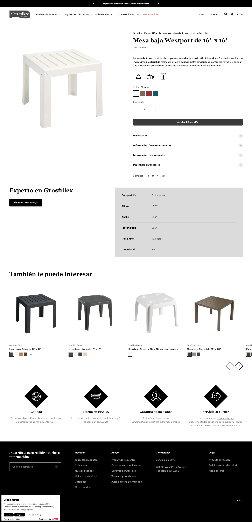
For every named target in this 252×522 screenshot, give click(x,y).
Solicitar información (187, 122)
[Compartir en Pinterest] (158, 175)
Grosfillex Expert (16, 345)
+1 (31, 354)
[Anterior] (93, 3)
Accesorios (165, 33)
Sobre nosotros (103, 14)
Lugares (68, 14)
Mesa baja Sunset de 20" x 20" (204, 349)
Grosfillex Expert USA (145, 33)
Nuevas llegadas (84, 470)
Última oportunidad (148, 14)
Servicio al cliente (166, 459)
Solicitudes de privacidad (223, 465)
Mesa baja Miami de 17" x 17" (85, 349)
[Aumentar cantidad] (151, 108)
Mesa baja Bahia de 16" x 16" (25, 349)
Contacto (213, 14)
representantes (225, 418)
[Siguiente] (158, 3)
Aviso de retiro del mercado (126, 481)
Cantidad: (138, 101)
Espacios (84, 14)
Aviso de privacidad (220, 459)
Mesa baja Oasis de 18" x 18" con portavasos (153, 349)
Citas (202, 14)
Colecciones (82, 465)
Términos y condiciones (124, 476)
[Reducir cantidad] (137, 108)
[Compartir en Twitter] (153, 175)
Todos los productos (86, 459)
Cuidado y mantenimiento (126, 465)
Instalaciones (126, 14)
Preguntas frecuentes (123, 459)
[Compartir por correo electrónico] (163, 175)
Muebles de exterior (46, 14)
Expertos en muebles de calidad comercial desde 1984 (126, 3)
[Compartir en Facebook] (148, 175)
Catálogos (80, 481)
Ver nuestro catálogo (25, 202)
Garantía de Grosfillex (123, 470)
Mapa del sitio (83, 487)
